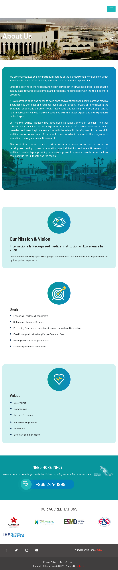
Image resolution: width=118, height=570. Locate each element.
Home (5, 44)
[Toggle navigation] (111, 9)
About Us (16, 44)
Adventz (81, 566)
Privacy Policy (49, 562)
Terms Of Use (66, 562)
